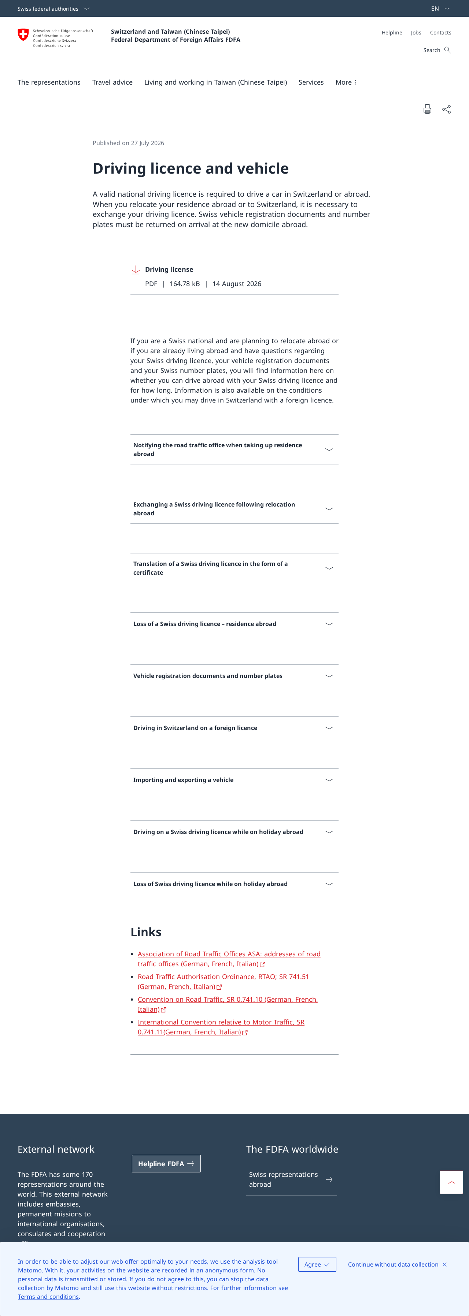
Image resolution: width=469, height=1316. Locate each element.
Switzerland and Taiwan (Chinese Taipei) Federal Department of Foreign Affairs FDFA (175, 35)
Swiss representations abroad (283, 1179)
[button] (49, 82)
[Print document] (427, 109)
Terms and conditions (48, 1297)
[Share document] (446, 109)
